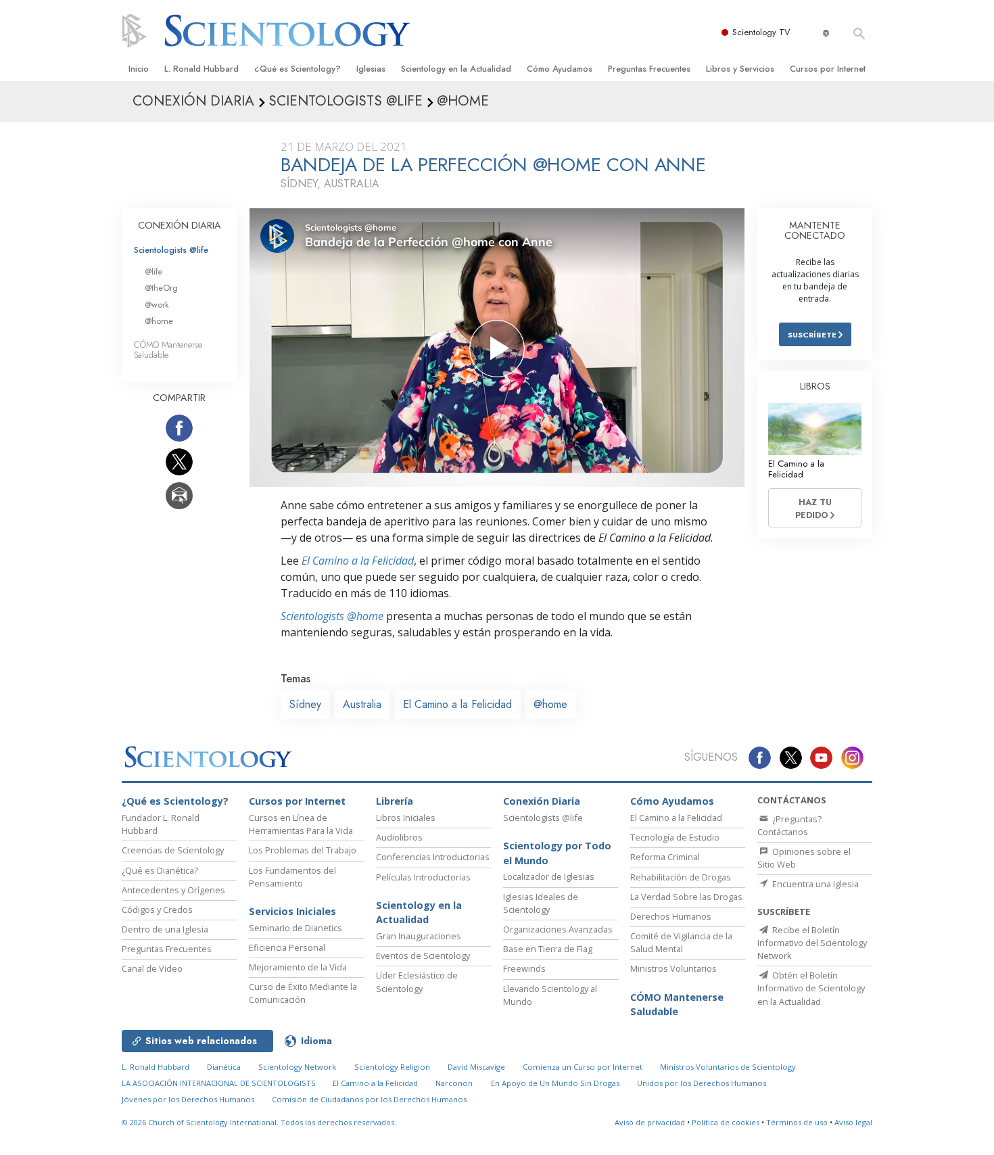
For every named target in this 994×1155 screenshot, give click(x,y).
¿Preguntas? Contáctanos (789, 825)
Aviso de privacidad (650, 1122)
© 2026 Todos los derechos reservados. (259, 1122)
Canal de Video (152, 968)
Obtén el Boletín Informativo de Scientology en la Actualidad (811, 988)
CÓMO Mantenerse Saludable (168, 349)
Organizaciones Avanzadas (558, 929)
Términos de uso (797, 1122)
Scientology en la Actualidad (456, 68)
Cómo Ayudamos (559, 68)
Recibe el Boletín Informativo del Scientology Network (812, 943)
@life (153, 271)
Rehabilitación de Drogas (680, 877)
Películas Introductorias (423, 877)
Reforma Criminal (665, 857)
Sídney (305, 704)
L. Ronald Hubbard (201, 68)
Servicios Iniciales (292, 911)
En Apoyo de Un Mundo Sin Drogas (555, 1083)
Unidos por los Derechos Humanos (701, 1083)
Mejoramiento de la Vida (298, 967)
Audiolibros (399, 837)
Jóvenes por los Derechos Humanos (188, 1099)
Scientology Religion (392, 1067)
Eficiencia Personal (287, 947)
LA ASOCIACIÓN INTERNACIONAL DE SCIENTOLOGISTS (220, 1083)
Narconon (454, 1083)
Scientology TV (761, 32)
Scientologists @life (171, 249)
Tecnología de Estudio (674, 837)
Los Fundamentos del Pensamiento (292, 876)
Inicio (138, 68)
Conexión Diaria (541, 801)
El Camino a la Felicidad (358, 560)
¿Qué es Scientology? (297, 68)
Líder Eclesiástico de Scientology (417, 981)
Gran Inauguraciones (418, 936)
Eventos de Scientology (423, 955)
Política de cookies (725, 1122)
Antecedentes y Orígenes (173, 890)
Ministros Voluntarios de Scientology (728, 1067)
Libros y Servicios (740, 68)
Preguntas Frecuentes (649, 68)
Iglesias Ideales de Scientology (540, 903)
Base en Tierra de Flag (547, 949)
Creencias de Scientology (173, 850)
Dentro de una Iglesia (165, 929)
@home (550, 704)
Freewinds (524, 968)
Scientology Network (297, 1067)
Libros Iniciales (405, 817)
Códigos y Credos (157, 909)
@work (157, 304)
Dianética (224, 1067)
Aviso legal (853, 1122)
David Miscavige (476, 1067)
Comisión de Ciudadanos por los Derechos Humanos (369, 1099)
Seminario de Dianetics (295, 928)
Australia (362, 704)
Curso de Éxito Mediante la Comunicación (303, 993)
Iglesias (370, 68)
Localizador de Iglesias (548, 876)
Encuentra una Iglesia (814, 884)
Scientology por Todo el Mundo (557, 853)
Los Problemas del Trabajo (302, 850)
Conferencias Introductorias (433, 857)
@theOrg (161, 287)
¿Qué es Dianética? (160, 870)
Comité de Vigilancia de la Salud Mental (681, 942)
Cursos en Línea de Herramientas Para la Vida (301, 823)
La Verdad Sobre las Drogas (686, 897)
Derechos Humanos (670, 916)
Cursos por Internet (828, 68)
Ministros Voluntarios (673, 968)
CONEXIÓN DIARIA (179, 225)
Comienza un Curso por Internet (582, 1067)
